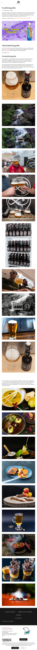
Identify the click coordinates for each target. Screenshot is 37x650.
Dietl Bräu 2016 (6, 49)
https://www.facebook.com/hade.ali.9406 (22, 18)
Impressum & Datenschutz (10, 611)
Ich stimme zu (15, 647)
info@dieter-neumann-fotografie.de (25, 611)
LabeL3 (12, 621)
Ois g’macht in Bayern (6, 627)
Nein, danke (23, 647)
